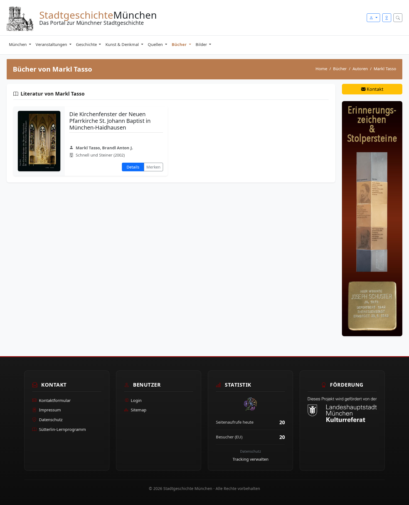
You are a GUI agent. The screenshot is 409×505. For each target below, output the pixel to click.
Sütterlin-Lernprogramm (62, 429)
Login (136, 400)
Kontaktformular (55, 400)
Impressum (50, 410)
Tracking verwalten (250, 459)
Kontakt (374, 89)
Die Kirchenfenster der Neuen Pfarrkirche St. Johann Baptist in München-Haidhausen (110, 120)
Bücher (180, 44)
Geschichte (87, 44)
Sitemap (138, 410)
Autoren (360, 68)
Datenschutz (51, 419)
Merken (153, 167)
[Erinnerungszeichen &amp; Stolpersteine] (372, 218)
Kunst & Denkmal (122, 44)
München (18, 44)
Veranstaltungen (52, 44)
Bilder (202, 44)
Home (321, 68)
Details (133, 167)
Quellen (156, 44)
